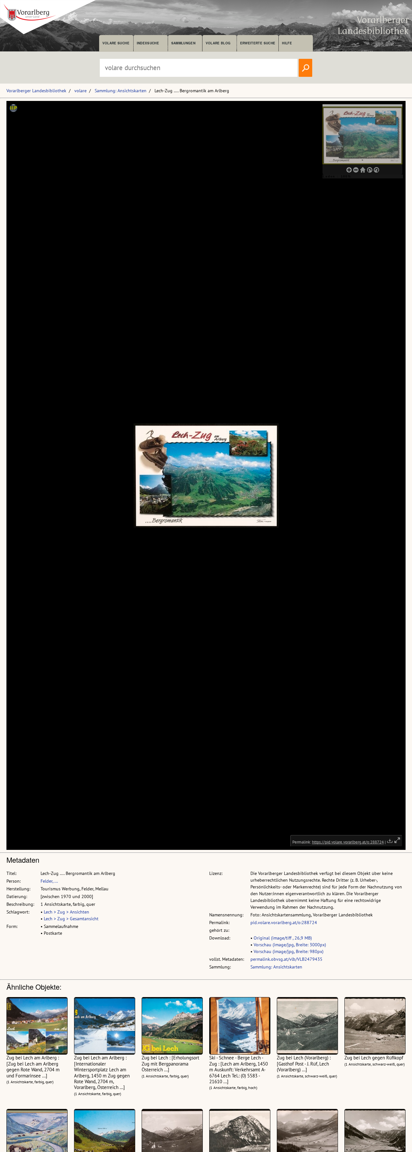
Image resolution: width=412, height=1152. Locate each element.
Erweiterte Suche (257, 43)
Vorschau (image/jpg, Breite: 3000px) (290, 945)
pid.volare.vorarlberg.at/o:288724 (283, 922)
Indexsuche (148, 43)
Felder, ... (49, 881)
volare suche (115, 43)
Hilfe (287, 43)
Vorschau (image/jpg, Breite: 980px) (288, 951)
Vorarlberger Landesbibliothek (36, 91)
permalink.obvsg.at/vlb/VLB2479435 (286, 959)
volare (80, 91)
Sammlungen (183, 43)
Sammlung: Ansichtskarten (120, 91)
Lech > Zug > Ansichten (66, 912)
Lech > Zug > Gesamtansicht (71, 919)
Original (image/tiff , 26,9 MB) (283, 938)
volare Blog (218, 43)
